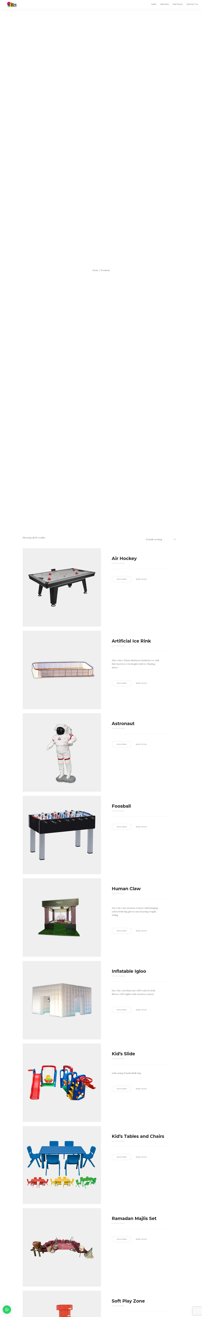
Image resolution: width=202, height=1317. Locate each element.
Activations (118, 563)
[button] (7, 1309)
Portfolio (178, 4)
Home (153, 4)
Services (164, 4)
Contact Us (192, 4)
